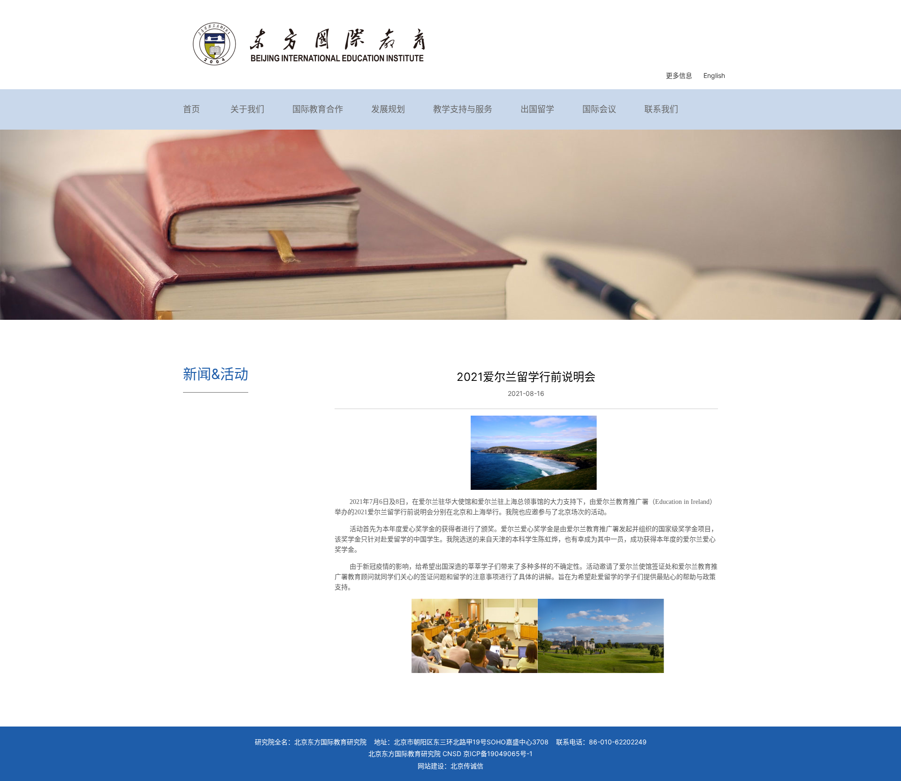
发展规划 (388, 109)
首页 (191, 109)
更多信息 (679, 75)
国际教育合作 (317, 109)
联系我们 (661, 109)
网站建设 (431, 766)
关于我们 (247, 109)
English (714, 75)
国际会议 (599, 109)
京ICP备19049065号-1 (498, 754)
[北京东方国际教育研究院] (308, 43)
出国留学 (537, 109)
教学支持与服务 (462, 109)
